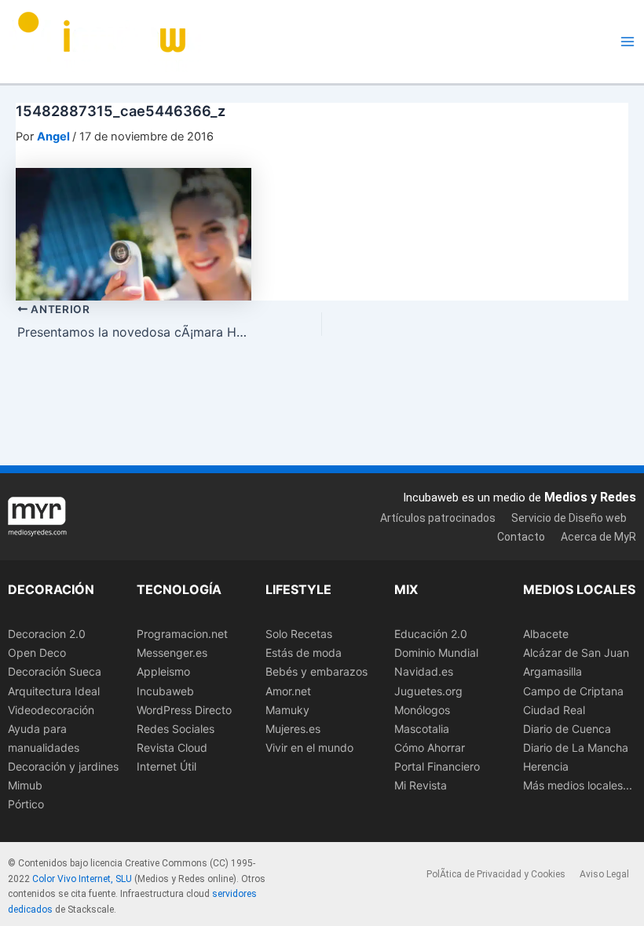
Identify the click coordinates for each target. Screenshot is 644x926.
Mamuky (287, 709)
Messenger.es (172, 652)
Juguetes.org (428, 691)
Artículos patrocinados (438, 518)
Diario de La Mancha (575, 747)
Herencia (546, 766)
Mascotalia (421, 728)
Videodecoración (51, 709)
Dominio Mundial (436, 652)
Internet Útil (166, 766)
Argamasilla (552, 671)
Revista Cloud (172, 747)
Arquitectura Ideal (54, 691)
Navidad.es (423, 671)
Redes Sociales (175, 728)
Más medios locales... (577, 785)
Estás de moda (303, 652)
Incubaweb (165, 691)
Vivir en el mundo (309, 747)
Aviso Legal (604, 874)
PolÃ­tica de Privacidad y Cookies (495, 874)
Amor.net (288, 691)
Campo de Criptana (573, 691)
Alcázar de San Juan (576, 652)
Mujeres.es (292, 728)
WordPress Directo (184, 709)
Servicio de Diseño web (569, 518)
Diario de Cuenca (567, 728)
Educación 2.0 (430, 633)
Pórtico (26, 804)
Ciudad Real (554, 709)
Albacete (546, 633)
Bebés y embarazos (316, 671)
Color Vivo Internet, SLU (82, 878)
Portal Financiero (437, 766)
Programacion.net (182, 633)
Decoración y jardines (63, 766)
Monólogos (422, 709)
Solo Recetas (298, 633)
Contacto (521, 536)
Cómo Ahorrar (429, 747)
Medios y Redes (590, 497)
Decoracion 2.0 (47, 633)
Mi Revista (420, 785)
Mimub (25, 785)
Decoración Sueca (54, 671)
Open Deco (37, 652)
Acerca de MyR (598, 536)
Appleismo (163, 671)
